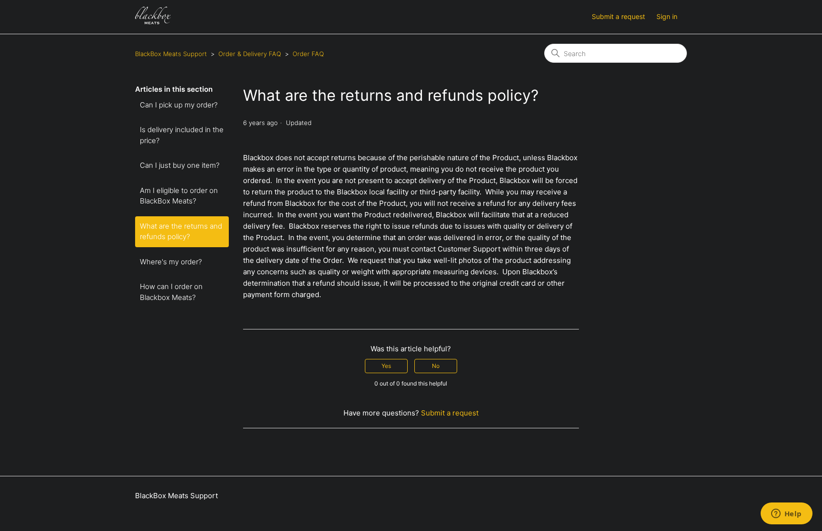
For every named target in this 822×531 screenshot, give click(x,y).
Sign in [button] (666, 16)
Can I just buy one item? (179, 165)
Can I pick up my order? (178, 104)
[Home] (153, 21)
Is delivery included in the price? (182, 135)
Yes (386, 365)
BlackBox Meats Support (171, 54)
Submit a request (618, 16)
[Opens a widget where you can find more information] (786, 514)
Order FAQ (308, 54)
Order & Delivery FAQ (249, 54)
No (436, 365)
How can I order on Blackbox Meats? (171, 292)
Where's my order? (171, 261)
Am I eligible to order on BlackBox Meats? (179, 196)
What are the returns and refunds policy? (181, 231)
